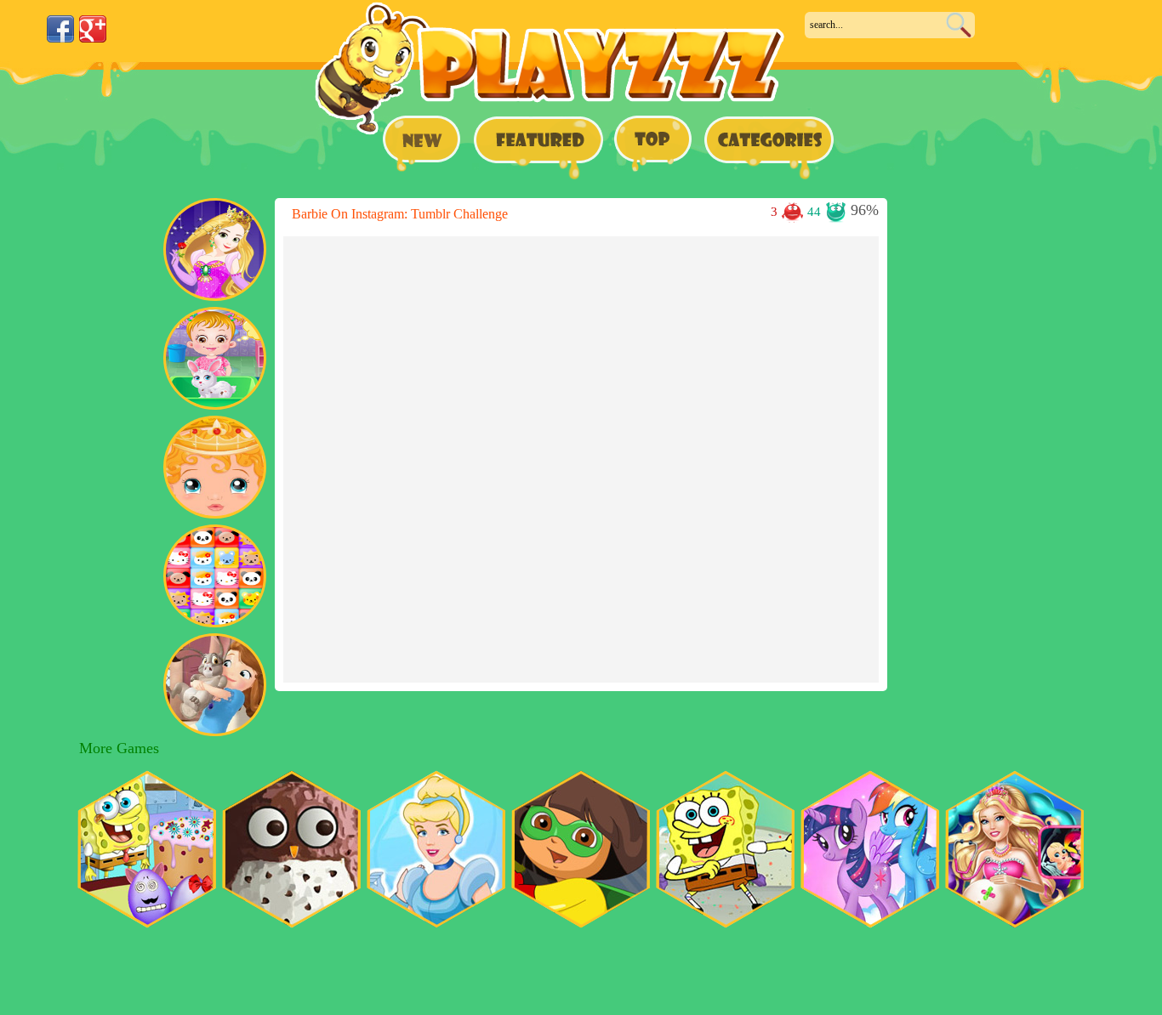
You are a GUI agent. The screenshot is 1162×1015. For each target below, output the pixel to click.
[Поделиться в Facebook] (60, 29)
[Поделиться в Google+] (92, 29)
